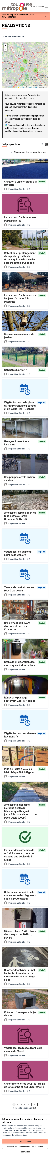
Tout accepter (25, 1141)
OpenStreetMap (32, 87)
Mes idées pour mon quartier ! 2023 (18, 14)
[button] (35, 70)
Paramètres (25, 1152)
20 (34, 1108)
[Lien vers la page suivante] (34, 1104)
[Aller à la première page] (19, 7)
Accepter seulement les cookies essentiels (25, 1147)
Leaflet (22, 87)
